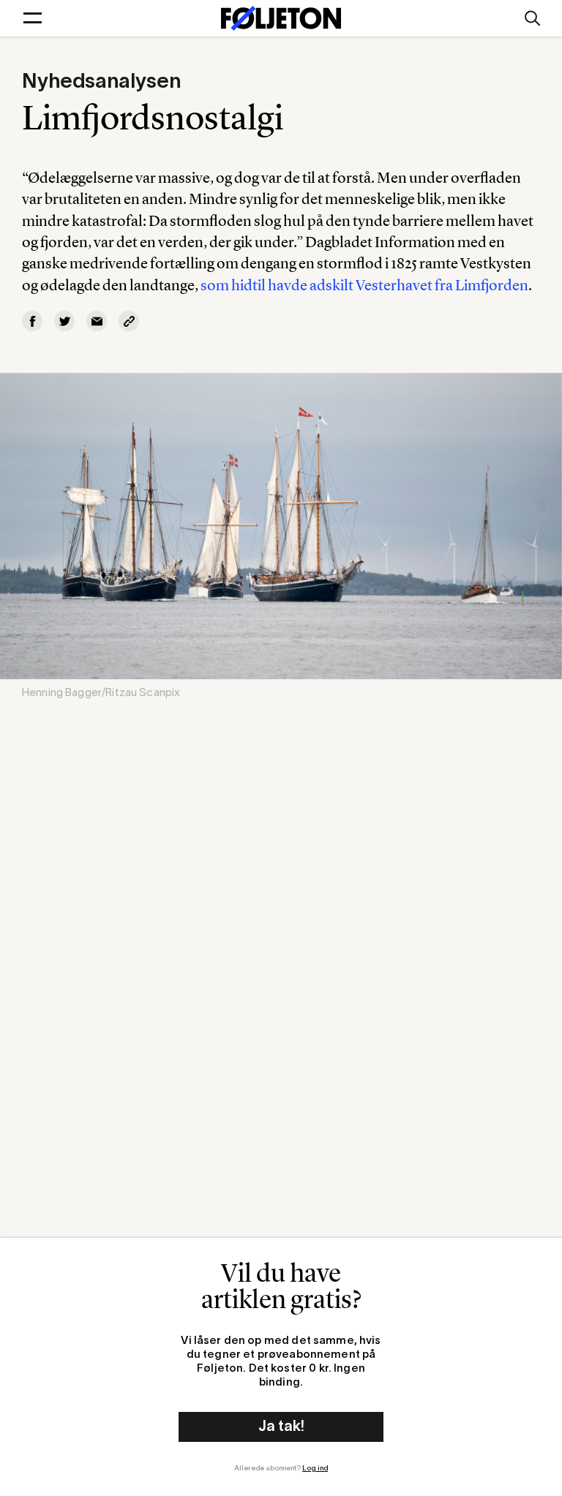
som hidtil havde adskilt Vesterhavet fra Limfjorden (364, 285)
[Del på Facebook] (32, 321)
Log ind (315, 1468)
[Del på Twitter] (64, 321)
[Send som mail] (96, 321)
